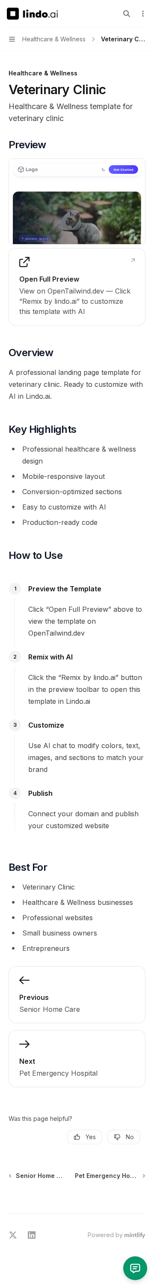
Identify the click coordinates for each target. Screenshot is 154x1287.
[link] (77, 286)
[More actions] (143, 14)
